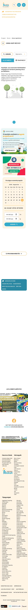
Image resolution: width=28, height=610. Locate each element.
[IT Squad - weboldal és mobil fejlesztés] (24, 606)
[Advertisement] (14, 108)
